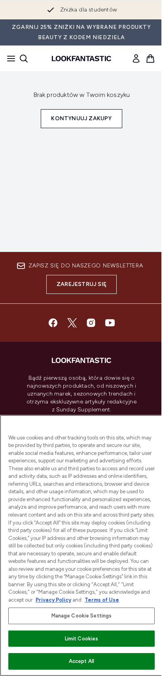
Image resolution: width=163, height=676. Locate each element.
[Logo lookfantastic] (81, 58)
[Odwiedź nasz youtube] (109, 322)
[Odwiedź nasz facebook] (53, 322)
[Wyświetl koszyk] (150, 58)
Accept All (81, 661)
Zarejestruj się (81, 284)
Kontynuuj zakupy (81, 118)
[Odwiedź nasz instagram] (91, 322)
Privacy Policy (53, 600)
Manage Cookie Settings (81, 616)
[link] (136, 58)
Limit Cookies (82, 639)
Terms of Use (102, 600)
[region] (81, 545)
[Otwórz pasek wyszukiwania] (23, 58)
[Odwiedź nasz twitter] (72, 322)
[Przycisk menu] (8, 58)
